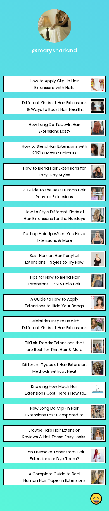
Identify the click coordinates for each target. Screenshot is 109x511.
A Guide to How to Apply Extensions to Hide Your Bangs (54, 302)
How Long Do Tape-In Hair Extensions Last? (54, 128)
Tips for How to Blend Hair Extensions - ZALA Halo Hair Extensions (54, 284)
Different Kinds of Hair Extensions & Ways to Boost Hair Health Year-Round (54, 109)
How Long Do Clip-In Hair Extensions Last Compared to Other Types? (54, 415)
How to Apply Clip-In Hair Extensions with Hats (54, 84)
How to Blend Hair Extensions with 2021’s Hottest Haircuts (54, 150)
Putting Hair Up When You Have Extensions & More (54, 237)
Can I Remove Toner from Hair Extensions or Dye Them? (54, 455)
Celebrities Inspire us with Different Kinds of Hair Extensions (54, 324)
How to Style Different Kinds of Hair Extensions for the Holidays (54, 215)
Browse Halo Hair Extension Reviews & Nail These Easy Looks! (54, 433)
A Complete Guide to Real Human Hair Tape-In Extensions (54, 477)
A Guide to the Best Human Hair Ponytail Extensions (54, 193)
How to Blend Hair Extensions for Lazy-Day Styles (54, 171)
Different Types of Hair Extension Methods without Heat (54, 368)
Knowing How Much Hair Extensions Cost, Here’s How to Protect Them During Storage (54, 393)
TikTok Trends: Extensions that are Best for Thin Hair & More (54, 346)
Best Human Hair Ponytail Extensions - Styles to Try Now (54, 259)
